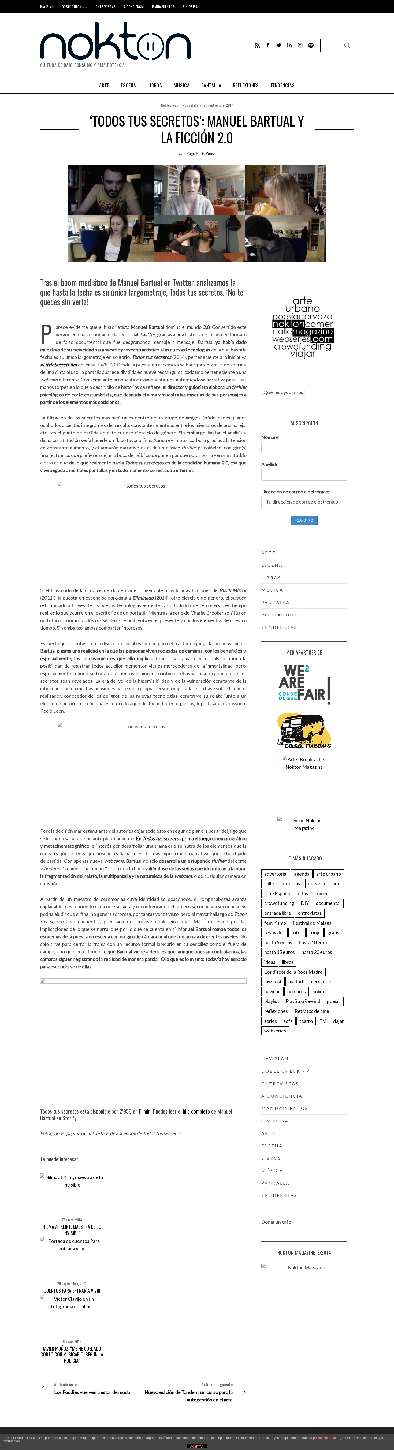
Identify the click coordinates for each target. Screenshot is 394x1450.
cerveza (316, 883)
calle (269, 883)
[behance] (311, 45)
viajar (338, 1021)
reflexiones (279, 614)
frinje (315, 932)
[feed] (257, 45)
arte (268, 552)
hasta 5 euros (278, 942)
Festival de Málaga (312, 923)
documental (328, 903)
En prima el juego (173, 838)
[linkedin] (289, 45)
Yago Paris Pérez (200, 153)
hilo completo (196, 1111)
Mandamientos (163, 6)
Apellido (269, 464)
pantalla (192, 105)
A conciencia (134, 6)
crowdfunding (279, 903)
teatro (306, 1021)
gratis (333, 932)
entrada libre (277, 913)
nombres (296, 991)
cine (336, 883)
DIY (305, 903)
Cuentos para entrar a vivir (72, 1290)
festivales (274, 932)
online (319, 991)
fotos (297, 932)
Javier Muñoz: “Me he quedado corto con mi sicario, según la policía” (71, 1354)
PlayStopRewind (303, 1001)
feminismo (275, 923)
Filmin (145, 1111)
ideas (269, 962)
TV (322, 1021)
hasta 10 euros (314, 942)
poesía (334, 1001)
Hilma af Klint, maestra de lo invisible (72, 1229)
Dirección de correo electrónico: (295, 492)
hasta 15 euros (279, 952)
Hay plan (47, 6)
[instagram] (300, 45)
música (272, 589)
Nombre (270, 437)
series (270, 1021)
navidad (272, 991)
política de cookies (326, 1438)
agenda (302, 874)
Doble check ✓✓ (75, 6)
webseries (275, 1030)
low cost (273, 981)
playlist (271, 1001)
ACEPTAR (197, 1446)
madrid (295, 981)
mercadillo (320, 981)
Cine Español (277, 893)
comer (321, 893)
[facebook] (268, 45)
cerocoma (291, 883)
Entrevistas (106, 6)
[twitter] (278, 45)
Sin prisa (190, 6)
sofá (288, 1021)
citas (303, 893)
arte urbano (328, 874)
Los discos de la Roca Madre (293, 972)
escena (272, 564)
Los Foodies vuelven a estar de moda (92, 1388)
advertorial (275, 874)
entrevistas (310, 913)
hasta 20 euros (317, 952)
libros (271, 577)
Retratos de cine (312, 1011)
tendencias (279, 627)
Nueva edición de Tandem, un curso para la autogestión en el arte (188, 1392)
